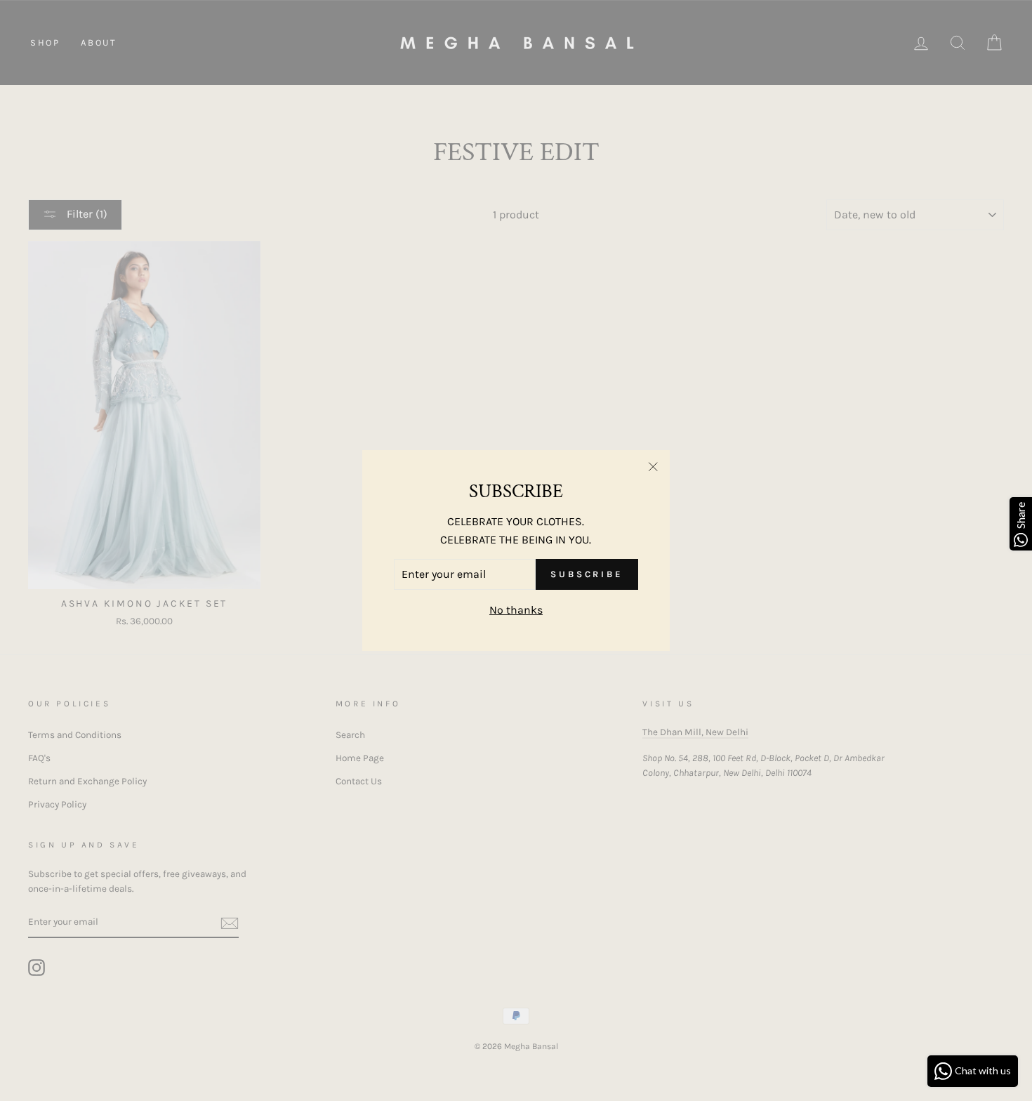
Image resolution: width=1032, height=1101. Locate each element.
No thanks (516, 610)
